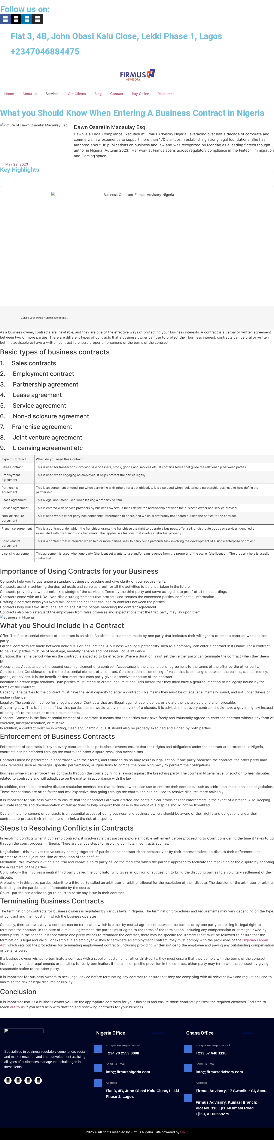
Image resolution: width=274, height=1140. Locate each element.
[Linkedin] (26, 19)
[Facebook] (5, 19)
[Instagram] (37, 19)
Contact (116, 94)
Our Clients (77, 94)
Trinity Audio (43, 317)
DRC (184, 1132)
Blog (98, 94)
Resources (166, 94)
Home (9, 94)
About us (29, 94)
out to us (17, 1007)
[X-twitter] (16, 19)
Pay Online (140, 94)
